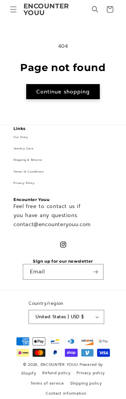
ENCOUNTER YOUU (59, 365)
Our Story (20, 137)
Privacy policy (91, 373)
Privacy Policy (24, 183)
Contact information (66, 393)
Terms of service (47, 383)
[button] (13, 9)
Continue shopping (63, 91)
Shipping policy (86, 383)
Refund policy (56, 373)
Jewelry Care (23, 148)
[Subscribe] (95, 272)
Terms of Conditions (28, 172)
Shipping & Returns (27, 160)
